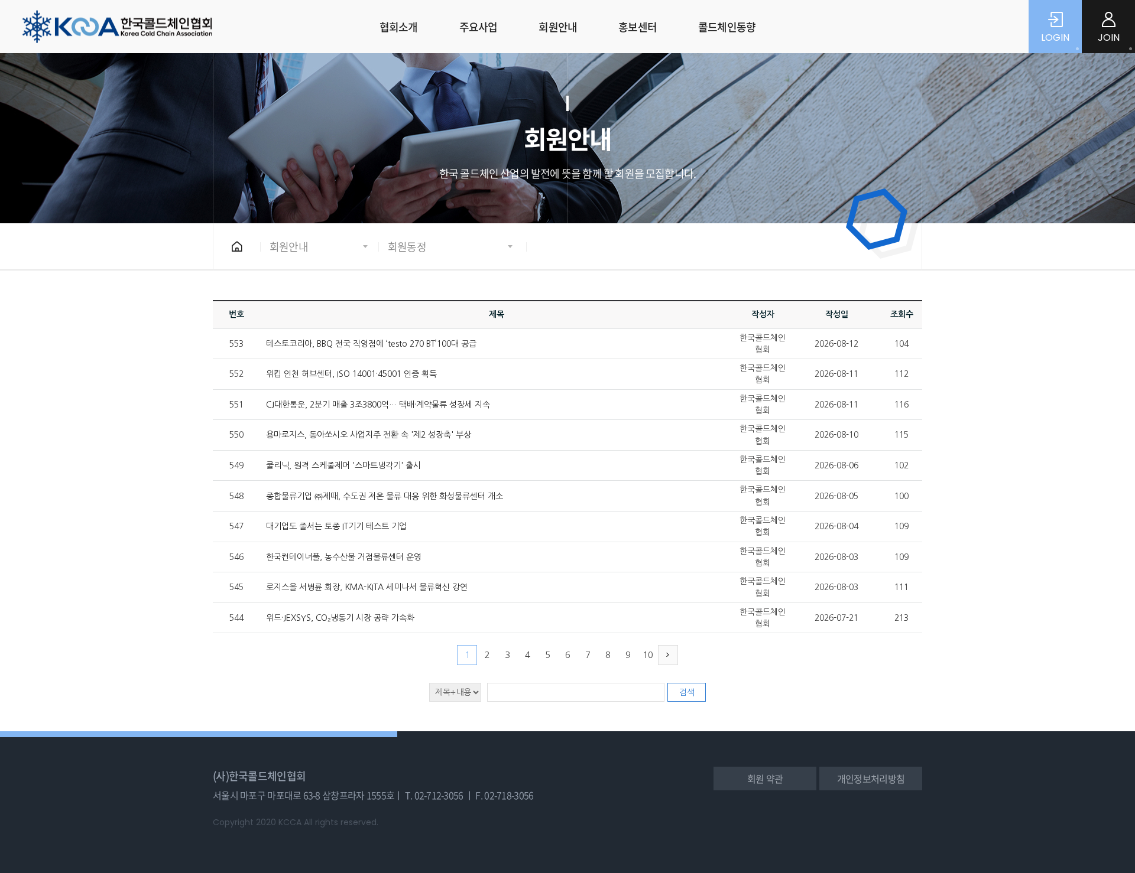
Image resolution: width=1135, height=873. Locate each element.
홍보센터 (637, 27)
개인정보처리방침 (870, 778)
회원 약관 (765, 778)
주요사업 (478, 27)
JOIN (1109, 37)
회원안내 (558, 27)
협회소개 (399, 27)
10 (648, 654)
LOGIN (1055, 37)
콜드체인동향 (726, 27)
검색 (687, 692)
